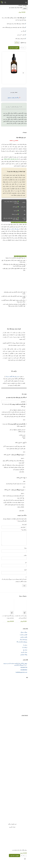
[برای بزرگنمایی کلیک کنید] (23, 73)
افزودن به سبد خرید (14, 47)
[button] (25, 613)
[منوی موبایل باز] (26, 2)
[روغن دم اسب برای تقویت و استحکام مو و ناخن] (20, 604)
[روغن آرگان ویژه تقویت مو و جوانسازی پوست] (7, 604)
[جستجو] (5, 2)
